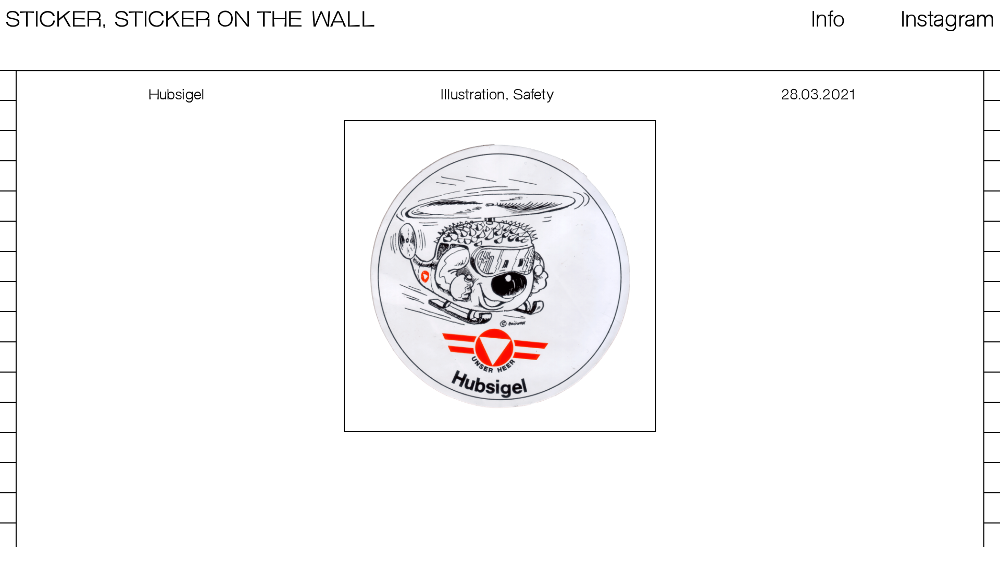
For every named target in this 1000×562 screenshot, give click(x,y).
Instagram (948, 20)
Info (828, 20)
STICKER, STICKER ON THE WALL (190, 20)
